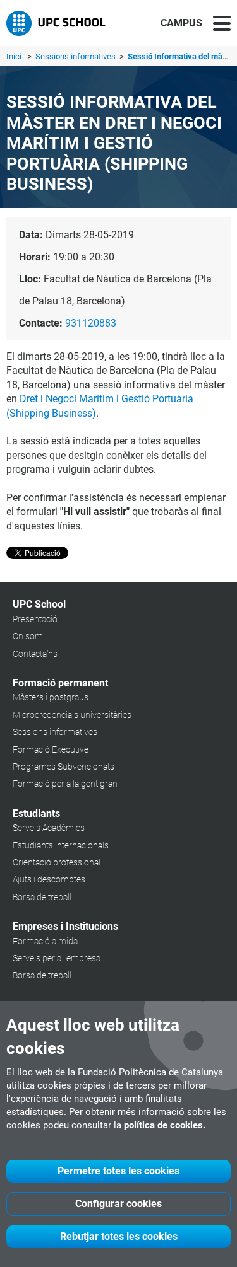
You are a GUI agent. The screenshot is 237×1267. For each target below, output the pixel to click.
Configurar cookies (118, 1204)
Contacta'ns (35, 654)
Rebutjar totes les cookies (119, 1236)
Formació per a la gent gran (65, 783)
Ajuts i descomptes (49, 879)
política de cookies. (164, 1125)
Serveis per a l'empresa (56, 958)
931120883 (90, 323)
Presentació (35, 619)
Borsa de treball (42, 897)
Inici (13, 56)
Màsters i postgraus (50, 697)
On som (28, 636)
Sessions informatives (76, 56)
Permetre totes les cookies (118, 1171)
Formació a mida (45, 941)
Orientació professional (56, 862)
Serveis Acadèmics (49, 828)
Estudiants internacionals (61, 845)
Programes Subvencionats (63, 766)
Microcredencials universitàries (72, 715)
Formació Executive (50, 749)
